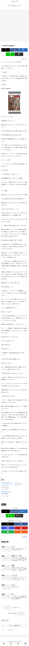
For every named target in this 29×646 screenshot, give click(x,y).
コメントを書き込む (14, 625)
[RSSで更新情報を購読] (21, 531)
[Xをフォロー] (7, 524)
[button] (19, 54)
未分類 (4, 504)
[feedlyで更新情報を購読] (7, 531)
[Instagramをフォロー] (7, 527)
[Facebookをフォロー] (21, 524)
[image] (14, 102)
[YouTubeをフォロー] (21, 527)
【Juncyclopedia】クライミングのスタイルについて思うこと (7, 484)
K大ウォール (18, 482)
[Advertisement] (14, 25)
